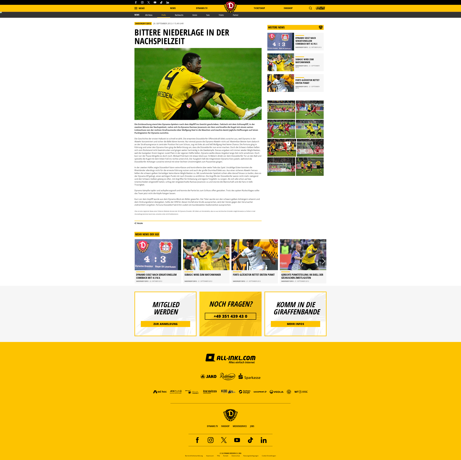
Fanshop (288, 8)
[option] (157, 261)
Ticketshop (259, 8)
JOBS (252, 426)
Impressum (210, 456)
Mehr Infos (295, 324)
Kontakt (225, 456)
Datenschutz (236, 456)
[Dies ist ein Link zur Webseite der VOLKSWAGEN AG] (289, 391)
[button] (310, 8)
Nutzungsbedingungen (250, 456)
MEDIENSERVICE (240, 426)
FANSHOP (225, 426)
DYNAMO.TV (201, 8)
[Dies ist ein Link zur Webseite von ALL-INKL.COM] (230, 358)
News (173, 8)
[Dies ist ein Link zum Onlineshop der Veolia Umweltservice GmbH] (276, 391)
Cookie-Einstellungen (269, 456)
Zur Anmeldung (165, 324)
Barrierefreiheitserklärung (194, 456)
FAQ (218, 456)
